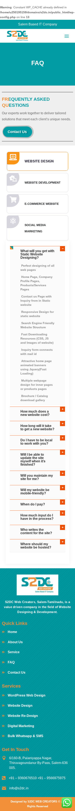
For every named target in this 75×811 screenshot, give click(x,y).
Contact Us (17, 132)
